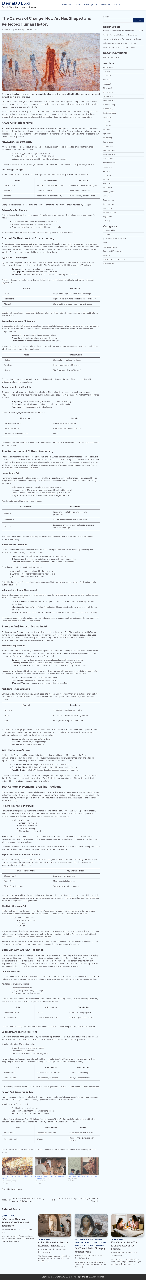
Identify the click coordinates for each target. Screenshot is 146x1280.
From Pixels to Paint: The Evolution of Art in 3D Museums (124, 1246)
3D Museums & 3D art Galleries (114, 239)
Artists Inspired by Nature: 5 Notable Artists (119, 43)
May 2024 (106, 179)
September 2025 (109, 113)
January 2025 (108, 146)
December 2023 (109, 200)
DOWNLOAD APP (66, 5)
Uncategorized (108, 263)
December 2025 (109, 100)
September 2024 (109, 163)
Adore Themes (97, 1277)
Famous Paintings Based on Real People (83, 1176)
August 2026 (107, 67)
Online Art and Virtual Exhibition (115, 259)
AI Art (105, 243)
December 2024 (109, 150)
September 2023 (109, 212)
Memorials (105, 5)
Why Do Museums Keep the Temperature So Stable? (123, 31)
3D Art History (16, 1189)
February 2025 (108, 142)
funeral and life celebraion (113, 251)
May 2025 (106, 129)
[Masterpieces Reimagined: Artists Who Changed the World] (50, 1166)
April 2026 (107, 84)
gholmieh (6, 1229)
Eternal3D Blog (16, 3)
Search (106, 17)
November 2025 (109, 105)
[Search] (125, 5)
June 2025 (107, 125)
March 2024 (107, 187)
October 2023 (108, 208)
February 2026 (108, 92)
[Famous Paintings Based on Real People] (83, 1166)
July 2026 (106, 71)
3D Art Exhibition (109, 230)
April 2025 (107, 134)
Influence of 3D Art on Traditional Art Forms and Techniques (15, 1222)
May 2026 (106, 80)
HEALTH (117, 5)
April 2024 (107, 183)
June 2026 (107, 76)
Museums (106, 255)
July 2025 (106, 121)
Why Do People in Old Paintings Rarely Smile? (120, 35)
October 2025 (108, 109)
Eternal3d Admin (32, 29)
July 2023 (106, 221)
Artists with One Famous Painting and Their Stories (122, 39)
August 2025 (107, 117)
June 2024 (107, 175)
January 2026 (108, 96)
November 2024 (109, 154)
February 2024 (108, 192)
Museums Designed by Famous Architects (119, 47)
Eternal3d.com (91, 5)
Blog (78, 5)
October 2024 (108, 158)
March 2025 (107, 138)
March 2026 (107, 88)
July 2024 (106, 171)
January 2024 (108, 196)
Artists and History (110, 247)
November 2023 (109, 204)
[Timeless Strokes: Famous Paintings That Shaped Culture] (17, 1166)
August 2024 (107, 167)
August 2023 (107, 217)
